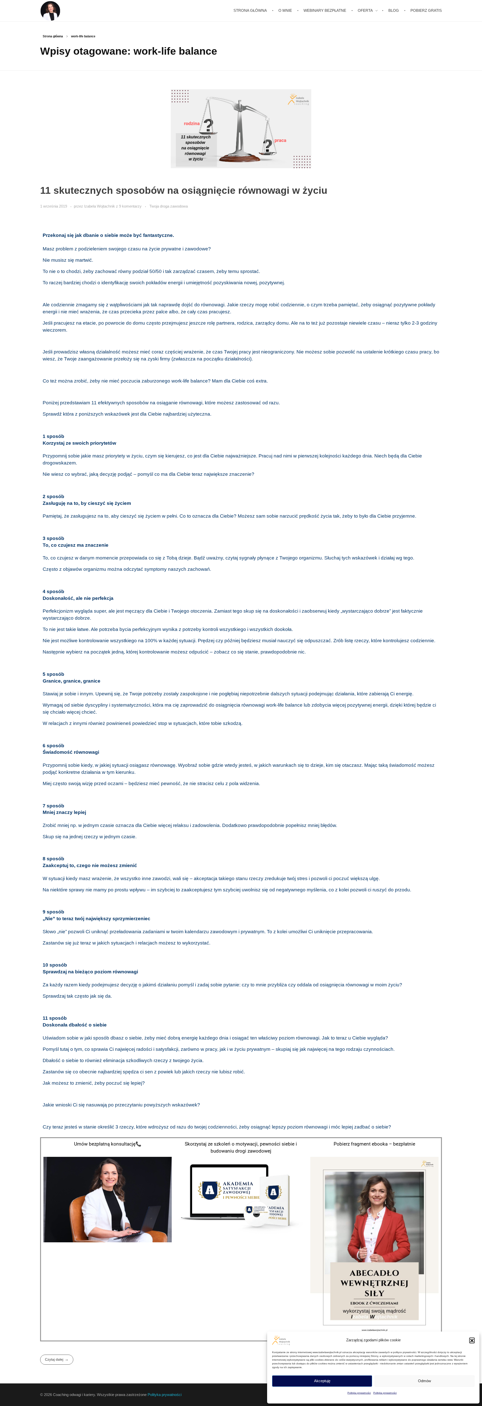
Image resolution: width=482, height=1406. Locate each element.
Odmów (424, 1381)
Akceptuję (322, 1381)
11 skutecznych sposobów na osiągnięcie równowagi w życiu (183, 190)
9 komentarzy (130, 206)
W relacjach (55, 723)
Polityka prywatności (359, 1392)
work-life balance (284, 705)
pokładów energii (164, 282)
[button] (471, 1340)
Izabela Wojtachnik (100, 206)
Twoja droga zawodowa (168, 206)
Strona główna (53, 36)
